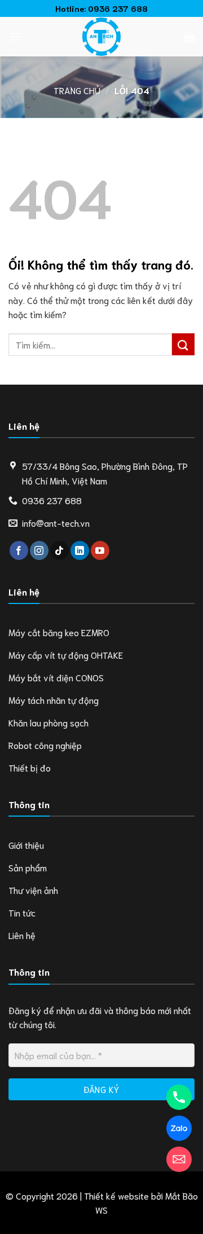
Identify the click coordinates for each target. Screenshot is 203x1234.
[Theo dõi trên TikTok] (59, 550)
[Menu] (15, 36)
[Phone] (179, 1097)
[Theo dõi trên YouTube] (100, 550)
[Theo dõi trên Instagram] (39, 550)
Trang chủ (77, 90)
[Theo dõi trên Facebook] (19, 550)
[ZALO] (179, 1128)
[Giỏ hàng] (189, 36)
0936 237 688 (118, 8)
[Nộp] (183, 344)
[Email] (179, 1159)
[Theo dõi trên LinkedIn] (79, 550)
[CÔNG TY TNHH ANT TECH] (101, 36)
